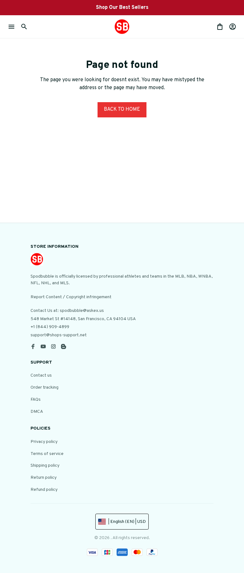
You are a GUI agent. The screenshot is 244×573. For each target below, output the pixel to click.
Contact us (41, 375)
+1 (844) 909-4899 (49, 327)
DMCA (36, 411)
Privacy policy (44, 442)
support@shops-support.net (58, 335)
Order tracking (44, 387)
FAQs (35, 399)
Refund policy (44, 489)
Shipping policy (44, 465)
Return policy (43, 477)
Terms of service (47, 454)
